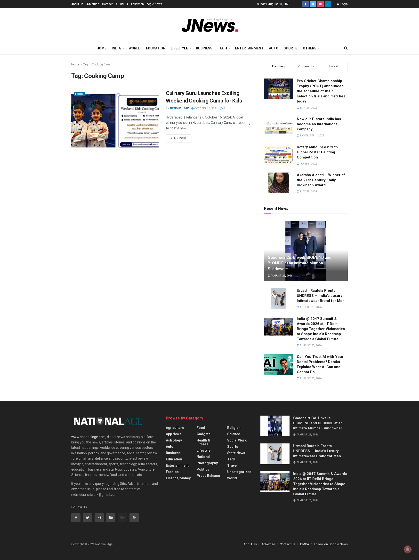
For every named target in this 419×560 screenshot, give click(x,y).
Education (155, 48)
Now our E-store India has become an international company (319, 124)
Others (309, 48)
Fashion (172, 472)
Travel (232, 465)
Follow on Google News (146, 4)
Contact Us (109, 4)
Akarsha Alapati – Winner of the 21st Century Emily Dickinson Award (321, 180)
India (116, 48)
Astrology (174, 440)
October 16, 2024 (205, 108)
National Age (179, 108)
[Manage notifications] (407, 549)
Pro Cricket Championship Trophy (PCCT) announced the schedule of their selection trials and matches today (321, 91)
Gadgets (203, 434)
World (135, 48)
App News (173, 434)
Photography (207, 463)
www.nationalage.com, (88, 437)
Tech (222, 48)
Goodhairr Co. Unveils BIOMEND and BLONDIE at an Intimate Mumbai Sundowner (299, 263)
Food (79, 94)
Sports (291, 48)
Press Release (208, 476)
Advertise (92, 4)
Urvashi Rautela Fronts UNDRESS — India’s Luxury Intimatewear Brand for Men (321, 295)
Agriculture (175, 428)
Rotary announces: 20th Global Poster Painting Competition (317, 152)
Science (233, 434)
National (203, 457)
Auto (273, 48)
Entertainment (249, 48)
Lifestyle (179, 48)
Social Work (237, 440)
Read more (178, 138)
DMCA (124, 4)
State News (236, 453)
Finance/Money (178, 478)
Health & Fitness (203, 442)
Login (344, 4)
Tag (85, 64)
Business (204, 48)
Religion (234, 428)
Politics (203, 469)
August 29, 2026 (281, 275)
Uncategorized (239, 472)
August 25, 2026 (310, 345)
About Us (77, 4)
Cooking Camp (101, 64)
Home (101, 48)
